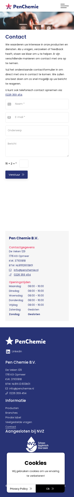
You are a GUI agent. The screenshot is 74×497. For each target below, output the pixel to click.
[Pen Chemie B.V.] (22, 5)
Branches (11, 413)
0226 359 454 (13, 95)
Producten (12, 408)
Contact (10, 427)
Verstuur (14, 174)
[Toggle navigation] (65, 6)
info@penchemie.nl (26, 270)
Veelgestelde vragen (18, 422)
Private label (13, 417)
